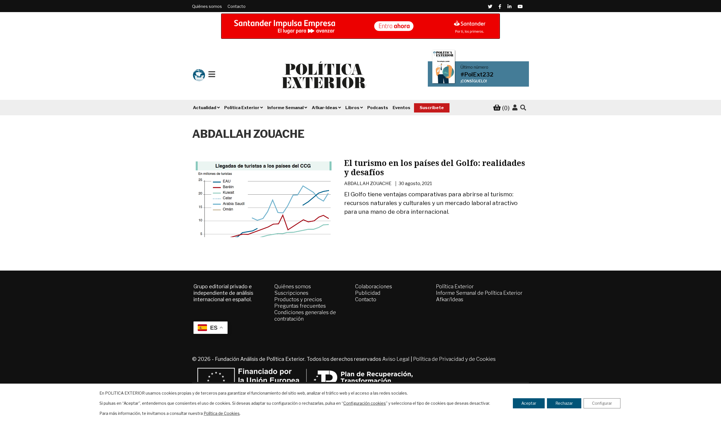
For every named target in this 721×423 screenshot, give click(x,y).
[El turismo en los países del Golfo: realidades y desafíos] (264, 213)
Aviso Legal (396, 359)
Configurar (602, 403)
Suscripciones (291, 293)
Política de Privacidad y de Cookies (454, 359)
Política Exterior (455, 286)
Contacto (237, 6)
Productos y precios (298, 299)
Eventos (401, 107)
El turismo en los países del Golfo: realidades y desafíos (434, 168)
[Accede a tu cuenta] (514, 107)
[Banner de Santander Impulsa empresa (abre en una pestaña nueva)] (360, 26)
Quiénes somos (207, 6)
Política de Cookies (222, 413)
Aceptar (528, 403)
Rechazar (564, 403)
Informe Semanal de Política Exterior (479, 293)
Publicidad (367, 293)
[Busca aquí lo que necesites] (523, 108)
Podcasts (377, 107)
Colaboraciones (373, 286)
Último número (474, 67)
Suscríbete (432, 107)
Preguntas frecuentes (300, 306)
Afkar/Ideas (449, 299)
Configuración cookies (364, 403)
